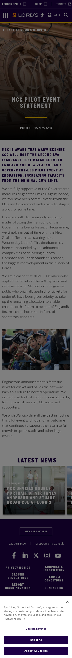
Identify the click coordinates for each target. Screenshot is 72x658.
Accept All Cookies (35, 650)
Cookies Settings (36, 628)
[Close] (67, 602)
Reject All (36, 639)
